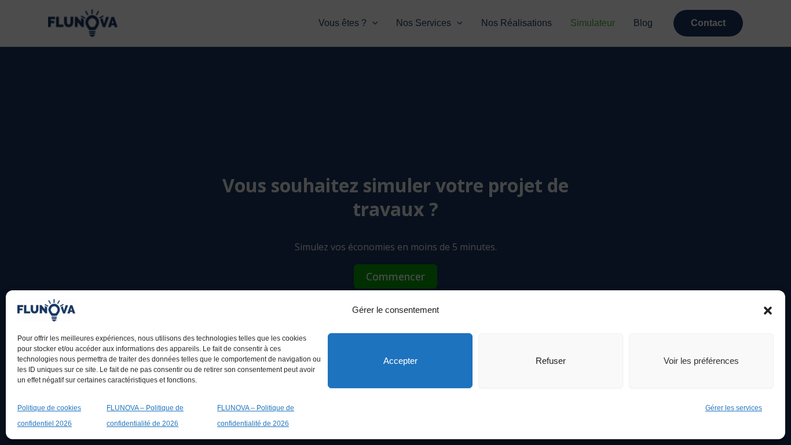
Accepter (400, 361)
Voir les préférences (701, 361)
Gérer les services (733, 408)
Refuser (551, 361)
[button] (768, 310)
